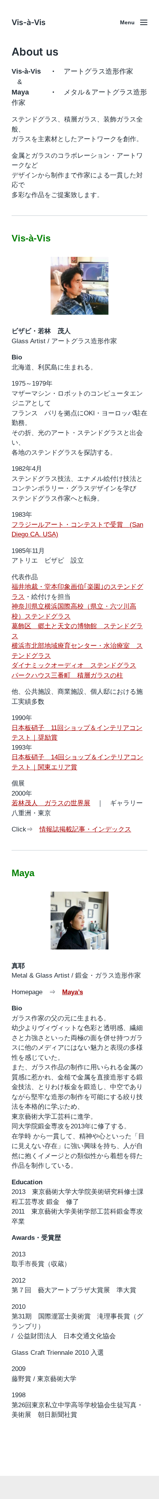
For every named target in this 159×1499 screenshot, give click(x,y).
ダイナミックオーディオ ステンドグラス (74, 665)
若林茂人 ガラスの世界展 (51, 803)
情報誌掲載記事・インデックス (85, 829)
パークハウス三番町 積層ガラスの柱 (67, 675)
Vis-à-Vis (29, 22)
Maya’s (72, 992)
